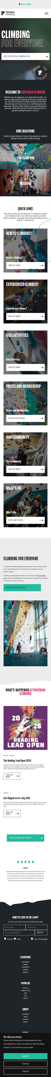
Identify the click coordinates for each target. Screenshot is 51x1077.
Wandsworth (25, 967)
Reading (25, 964)
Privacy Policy (44, 939)
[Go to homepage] (8, 13)
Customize (25, 1064)
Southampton (25, 962)
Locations (25, 1019)
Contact (25, 1022)
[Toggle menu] (46, 13)
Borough (25, 970)
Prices (25, 993)
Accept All (25, 1056)
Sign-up (25, 1017)
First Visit (25, 988)
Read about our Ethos (15, 587)
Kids (25, 996)
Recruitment (25, 1014)
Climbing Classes (25, 991)
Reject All (26, 1071)
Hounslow (25, 972)
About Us (25, 998)
